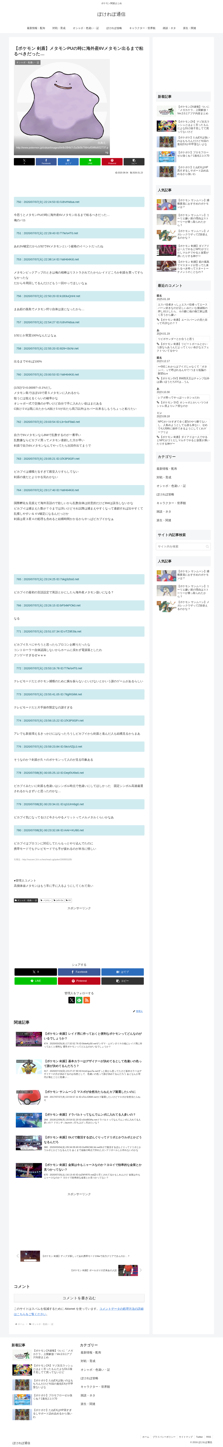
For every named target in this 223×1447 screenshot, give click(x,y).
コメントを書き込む (79, 1298)
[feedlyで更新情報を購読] (79, 1000)
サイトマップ (186, 1437)
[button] (134, 161)
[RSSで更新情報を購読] (86, 1000)
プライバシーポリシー (164, 1437)
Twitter (199, 1437)
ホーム (145, 1437)
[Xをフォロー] (71, 1000)
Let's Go (59, 900)
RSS (208, 1437)
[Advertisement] (79, 184)
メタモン (47, 900)
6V (69, 900)
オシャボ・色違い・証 (27, 900)
